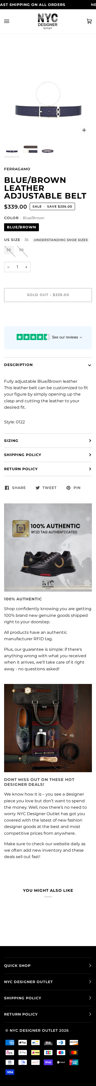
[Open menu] (11, 21)
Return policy (21, 469)
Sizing (11, 441)
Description (18, 365)
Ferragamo (17, 169)
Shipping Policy (22, 455)
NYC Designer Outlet (34, 1030)
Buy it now (48, 316)
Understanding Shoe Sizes (61, 240)
